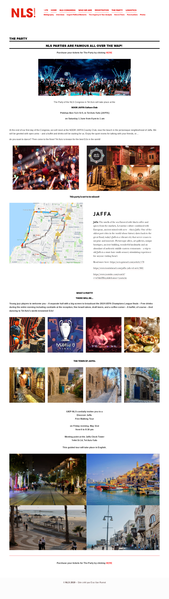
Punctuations (132, 14)
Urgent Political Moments (76, 14)
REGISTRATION (102, 10)
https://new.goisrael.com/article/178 (127, 261)
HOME (54, 10)
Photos (142, 14)
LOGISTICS (131, 10)
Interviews (60, 14)
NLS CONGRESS (68, 10)
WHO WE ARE (85, 10)
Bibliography (49, 14)
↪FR (46, 10)
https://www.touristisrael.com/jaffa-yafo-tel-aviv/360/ (118, 268)
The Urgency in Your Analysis (100, 14)
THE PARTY (117, 10)
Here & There (119, 14)
